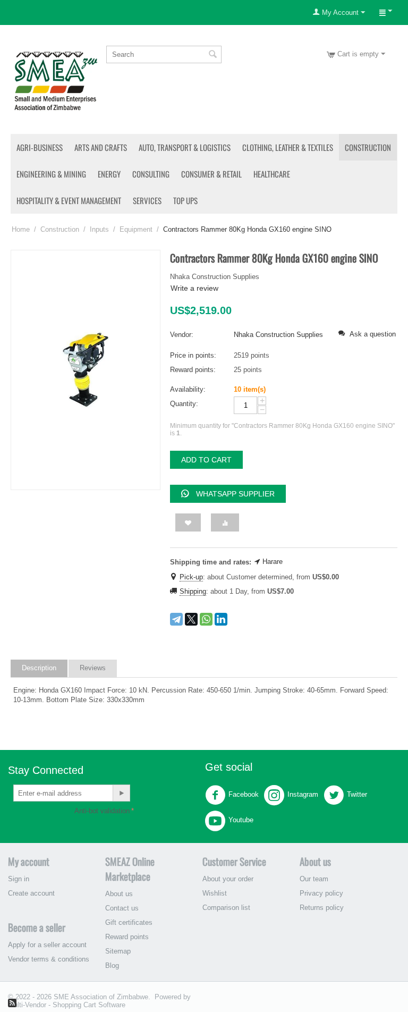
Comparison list (226, 908)
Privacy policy (321, 893)
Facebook (243, 795)
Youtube (240, 820)
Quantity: (184, 404)
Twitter (357, 795)
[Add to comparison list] (225, 522)
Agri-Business (39, 147)
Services (147, 200)
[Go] (121, 793)
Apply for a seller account (47, 945)
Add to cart (206, 460)
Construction (368, 147)
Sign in (18, 879)
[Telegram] (176, 619)
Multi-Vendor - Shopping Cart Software (66, 1005)
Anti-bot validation (102, 811)
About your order (227, 879)
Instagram (302, 795)
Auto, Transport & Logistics (185, 147)
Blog (112, 965)
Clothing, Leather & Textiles (287, 147)
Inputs (99, 229)
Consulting (150, 174)
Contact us (122, 908)
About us (119, 894)
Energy (109, 174)
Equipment (136, 229)
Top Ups (185, 200)
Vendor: (181, 335)
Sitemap (118, 951)
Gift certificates (128, 922)
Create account (31, 893)
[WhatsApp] (206, 619)
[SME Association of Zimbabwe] (56, 80)
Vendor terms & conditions (48, 959)
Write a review (194, 288)
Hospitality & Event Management (68, 200)
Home (21, 229)
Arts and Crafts (100, 147)
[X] (191, 619)
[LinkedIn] (221, 619)
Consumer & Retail (211, 174)
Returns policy (322, 908)
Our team (314, 879)
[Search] (212, 55)
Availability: (188, 389)
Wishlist (214, 893)
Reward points (127, 937)
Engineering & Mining (51, 174)
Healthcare (271, 174)
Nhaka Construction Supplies (278, 335)
